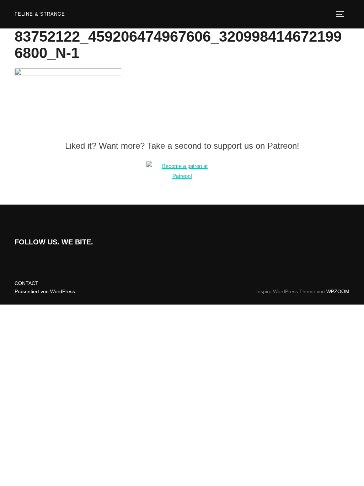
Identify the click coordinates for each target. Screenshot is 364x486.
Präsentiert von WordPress (45, 291)
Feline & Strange (40, 14)
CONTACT (26, 283)
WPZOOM (337, 291)
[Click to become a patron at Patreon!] (182, 176)
